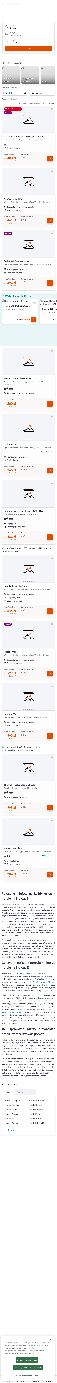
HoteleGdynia (11, 1123)
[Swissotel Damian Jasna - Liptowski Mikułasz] (28, 244)
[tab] (23, 131)
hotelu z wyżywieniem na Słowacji (34, 973)
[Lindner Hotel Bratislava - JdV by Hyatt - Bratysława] (28, 493)
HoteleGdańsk (35, 1105)
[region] (28, 119)
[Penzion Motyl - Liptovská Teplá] (28, 696)
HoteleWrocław (36, 1100)
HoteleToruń (34, 1118)
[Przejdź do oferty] (50, 158)
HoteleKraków (12, 1105)
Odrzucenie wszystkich (27, 1360)
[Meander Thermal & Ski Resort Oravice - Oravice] (28, 119)
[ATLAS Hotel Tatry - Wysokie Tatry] (28, 181)
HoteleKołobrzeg (36, 1114)
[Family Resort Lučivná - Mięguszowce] (28, 569)
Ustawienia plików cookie (27, 1375)
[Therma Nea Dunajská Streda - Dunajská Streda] (28, 767)
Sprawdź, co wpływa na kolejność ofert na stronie (38, 103)
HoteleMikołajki (36, 1123)
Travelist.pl (5, 88)
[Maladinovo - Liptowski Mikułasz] (28, 427)
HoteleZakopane (13, 1100)
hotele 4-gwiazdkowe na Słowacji (40, 1001)
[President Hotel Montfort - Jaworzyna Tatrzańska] (28, 361)
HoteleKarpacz (35, 1109)
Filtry (7, 93)
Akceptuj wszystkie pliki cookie (27, 1368)
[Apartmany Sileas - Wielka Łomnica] (28, 831)
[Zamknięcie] (51, 1339)
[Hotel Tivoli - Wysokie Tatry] (28, 634)
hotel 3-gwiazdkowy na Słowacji (41, 982)
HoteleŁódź (10, 1118)
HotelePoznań (12, 1114)
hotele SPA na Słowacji (11, 1012)
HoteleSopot (11, 1109)
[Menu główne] (52, 4)
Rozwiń (11, 1130)
